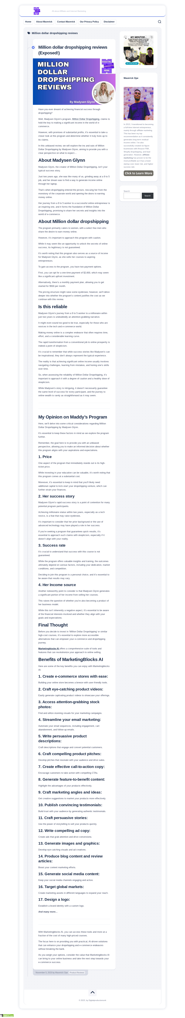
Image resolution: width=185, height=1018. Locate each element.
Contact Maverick (66, 22)
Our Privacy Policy (89, 22)
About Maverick (44, 22)
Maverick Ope (61, 972)
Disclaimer (109, 22)
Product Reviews (77, 972)
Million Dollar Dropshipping (85, 119)
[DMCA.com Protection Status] (7, 1016)
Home (28, 22)
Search (127, 191)
